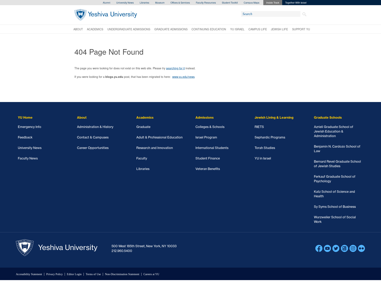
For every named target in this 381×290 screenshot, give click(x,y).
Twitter (336, 248)
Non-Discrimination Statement (122, 274)
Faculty (141, 158)
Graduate (143, 127)
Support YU (301, 29)
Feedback (25, 137)
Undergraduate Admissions (128, 29)
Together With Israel (296, 2)
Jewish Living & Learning (274, 117)
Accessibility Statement (29, 274)
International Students (211, 148)
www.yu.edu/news (183, 77)
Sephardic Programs (270, 137)
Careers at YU (151, 274)
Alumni (106, 2)
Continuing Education (208, 29)
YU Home (25, 117)
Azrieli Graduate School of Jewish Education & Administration (333, 131)
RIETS (259, 127)
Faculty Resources (206, 2)
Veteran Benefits (207, 169)
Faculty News (28, 158)
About (78, 29)
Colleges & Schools (209, 127)
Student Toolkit (230, 2)
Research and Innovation (154, 148)
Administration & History (95, 127)
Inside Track (272, 2)
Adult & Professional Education (159, 137)
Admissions (204, 117)
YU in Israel (263, 158)
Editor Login (74, 274)
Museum (160, 2)
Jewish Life (279, 29)
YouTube (327, 248)
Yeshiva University (105, 15)
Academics (95, 29)
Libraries (144, 2)
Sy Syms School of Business (335, 207)
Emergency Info (29, 127)
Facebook (318, 248)
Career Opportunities (93, 148)
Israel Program (206, 137)
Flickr (361, 248)
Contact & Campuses (93, 137)
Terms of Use (93, 274)
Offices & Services (180, 2)
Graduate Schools (328, 117)
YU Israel (237, 29)
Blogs (344, 248)
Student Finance (207, 158)
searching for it (175, 68)
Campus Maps (251, 2)
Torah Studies (265, 148)
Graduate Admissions (171, 29)
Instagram (353, 248)
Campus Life (257, 29)
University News (125, 2)
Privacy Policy (54, 274)
